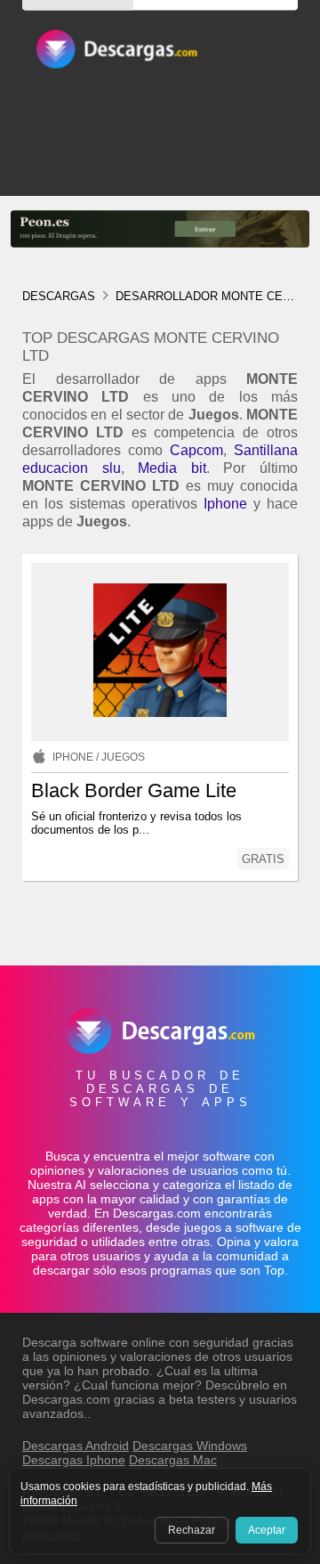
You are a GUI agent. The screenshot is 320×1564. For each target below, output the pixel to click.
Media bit (172, 468)
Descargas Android (75, 1445)
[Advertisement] (160, 190)
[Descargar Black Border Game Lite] (160, 652)
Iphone (225, 503)
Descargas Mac (173, 1460)
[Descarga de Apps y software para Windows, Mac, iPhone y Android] (116, 57)
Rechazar (191, 1530)
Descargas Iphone (73, 1460)
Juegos (123, 757)
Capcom (196, 450)
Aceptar (266, 1530)
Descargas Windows (189, 1445)
